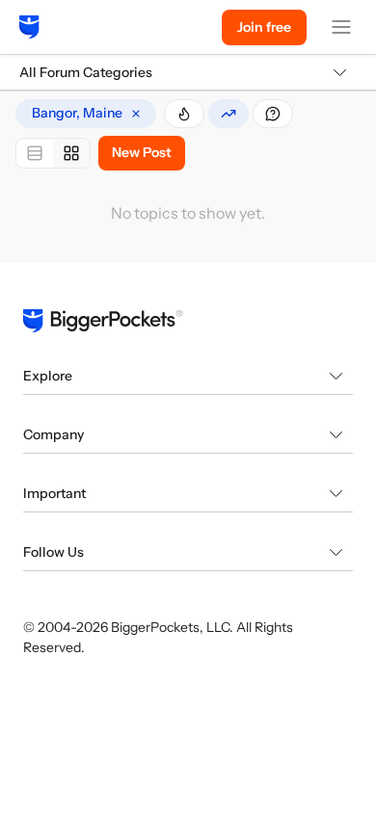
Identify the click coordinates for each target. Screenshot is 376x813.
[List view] (34, 153)
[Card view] (71, 153)
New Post (142, 152)
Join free (264, 27)
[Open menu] (341, 27)
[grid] (85, 113)
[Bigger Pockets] (29, 27)
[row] (85, 113)
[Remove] (136, 113)
